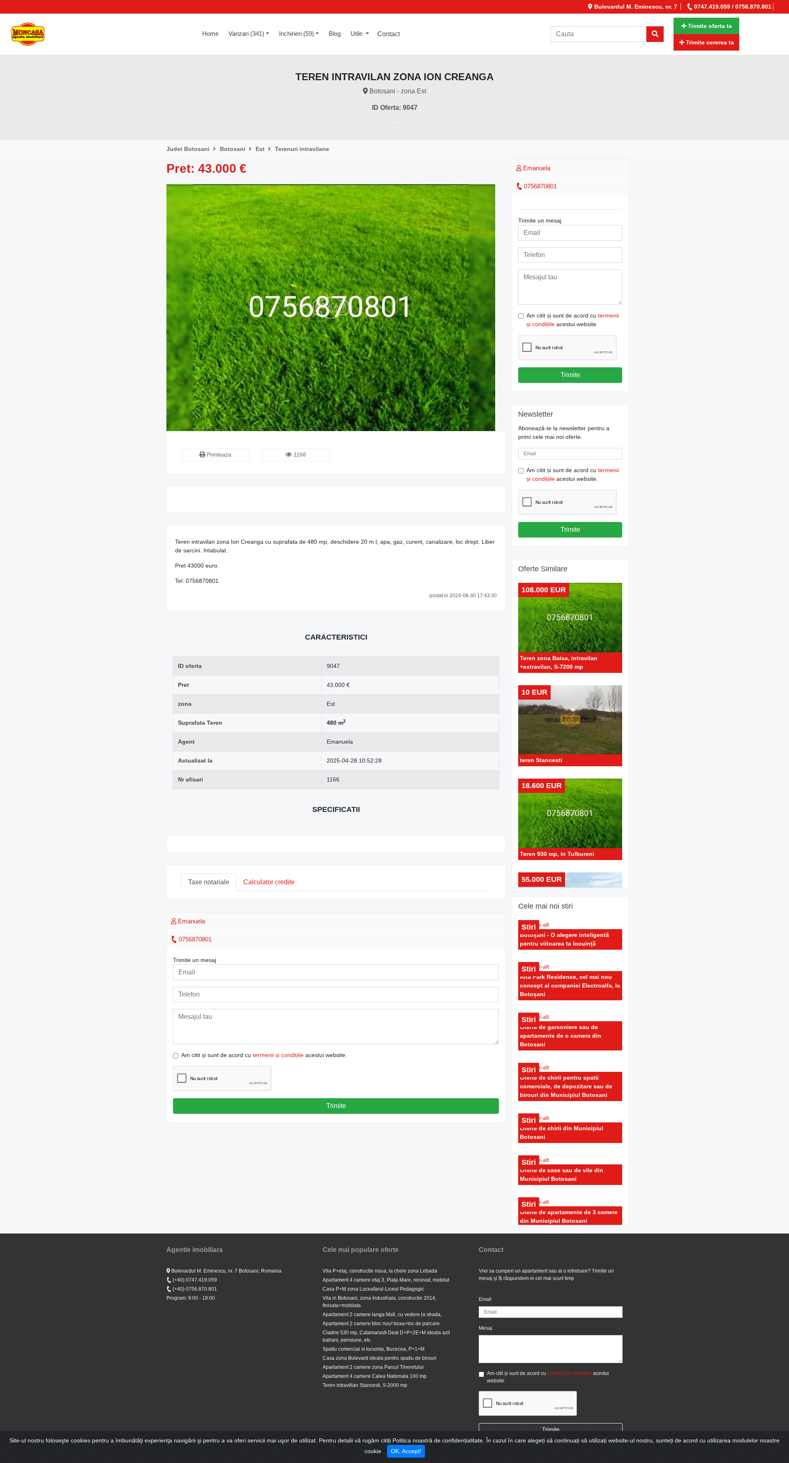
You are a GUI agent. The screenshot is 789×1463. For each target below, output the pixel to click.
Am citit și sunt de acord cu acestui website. (264, 1055)
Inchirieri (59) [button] (296, 33)
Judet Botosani (188, 149)
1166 (299, 454)
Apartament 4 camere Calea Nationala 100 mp (375, 1376)
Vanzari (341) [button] (246, 33)
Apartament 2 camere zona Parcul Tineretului (373, 1367)
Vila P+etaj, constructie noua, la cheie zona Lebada (380, 1271)
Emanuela (190, 921)
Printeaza (218, 454)
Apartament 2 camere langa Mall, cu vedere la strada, (382, 1314)
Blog (335, 33)
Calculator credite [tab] (269, 882)
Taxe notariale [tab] (208, 882)
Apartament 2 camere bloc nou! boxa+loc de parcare (381, 1323)
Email (485, 1299)
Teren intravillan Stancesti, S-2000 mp (365, 1385)
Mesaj (485, 1328)
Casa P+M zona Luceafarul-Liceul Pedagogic (373, 1289)
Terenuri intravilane (302, 149)
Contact (388, 33)
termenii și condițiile (278, 1055)
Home (213, 33)
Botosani (233, 149)
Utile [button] (357, 33)
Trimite (336, 1105)
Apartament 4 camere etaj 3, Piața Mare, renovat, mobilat (386, 1280)
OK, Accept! (406, 1451)
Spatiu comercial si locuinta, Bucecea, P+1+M (373, 1349)
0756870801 (194, 939)
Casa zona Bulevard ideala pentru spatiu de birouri (379, 1358)
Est (261, 149)
